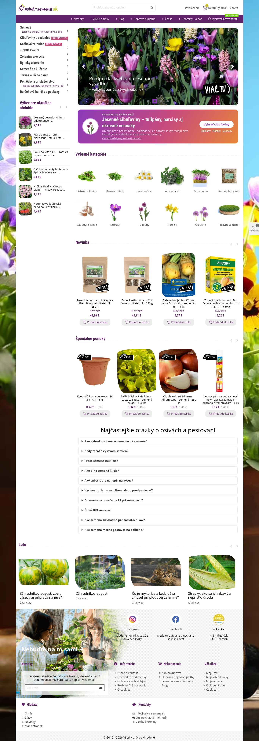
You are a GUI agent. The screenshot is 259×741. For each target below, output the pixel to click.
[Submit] (100, 688)
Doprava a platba (144, 19)
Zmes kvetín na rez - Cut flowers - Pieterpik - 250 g (137, 302)
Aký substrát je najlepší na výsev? (109, 480)
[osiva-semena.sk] (41, 7)
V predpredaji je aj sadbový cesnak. (121, 138)
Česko (168, 19)
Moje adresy (214, 681)
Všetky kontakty (146, 722)
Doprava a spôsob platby (178, 677)
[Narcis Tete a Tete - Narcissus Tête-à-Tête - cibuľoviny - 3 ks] (25, 139)
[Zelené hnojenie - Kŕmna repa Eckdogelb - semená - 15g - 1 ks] (178, 275)
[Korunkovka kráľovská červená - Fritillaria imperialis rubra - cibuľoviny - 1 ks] (25, 208)
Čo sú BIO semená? (98, 510)
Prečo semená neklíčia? (101, 461)
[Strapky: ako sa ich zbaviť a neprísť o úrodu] (212, 572)
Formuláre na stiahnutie (177, 681)
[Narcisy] (172, 209)
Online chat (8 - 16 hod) (151, 717)
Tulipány (206, 130)
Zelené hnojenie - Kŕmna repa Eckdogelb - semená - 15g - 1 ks (179, 303)
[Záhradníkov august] (100, 572)
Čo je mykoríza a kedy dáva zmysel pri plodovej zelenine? (155, 595)
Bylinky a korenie (32, 63)
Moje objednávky (217, 677)
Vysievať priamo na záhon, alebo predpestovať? (119, 490)
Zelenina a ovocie (32, 56)
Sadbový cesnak (87, 224)
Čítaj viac (25, 602)
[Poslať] (152, 7)
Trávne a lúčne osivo (34, 75)
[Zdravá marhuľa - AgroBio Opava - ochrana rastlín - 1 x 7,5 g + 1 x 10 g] (220, 275)
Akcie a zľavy (101, 19)
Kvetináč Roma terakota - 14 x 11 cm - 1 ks (95, 398)
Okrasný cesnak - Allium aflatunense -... (49, 119)
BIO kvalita (31, 50)
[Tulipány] (143, 209)
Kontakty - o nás (192, 19)
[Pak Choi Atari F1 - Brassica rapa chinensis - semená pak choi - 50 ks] (25, 157)
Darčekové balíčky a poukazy (40, 92)
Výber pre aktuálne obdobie (36, 105)
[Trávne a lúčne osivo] (229, 209)
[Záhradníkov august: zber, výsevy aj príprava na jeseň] (44, 572)
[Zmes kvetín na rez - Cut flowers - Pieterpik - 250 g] (136, 275)
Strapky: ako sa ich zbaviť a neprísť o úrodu (209, 595)
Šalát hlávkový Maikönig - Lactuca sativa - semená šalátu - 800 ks (137, 399)
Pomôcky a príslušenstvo (41, 83)
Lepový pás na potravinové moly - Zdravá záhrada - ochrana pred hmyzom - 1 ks (220, 399)
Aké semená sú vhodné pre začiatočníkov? (115, 520)
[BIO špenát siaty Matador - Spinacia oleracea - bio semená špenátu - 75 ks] (25, 174)
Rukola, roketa (115, 191)
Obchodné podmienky (132, 677)
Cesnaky (227, 130)
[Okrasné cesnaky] (200, 209)
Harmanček (144, 191)
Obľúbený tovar (216, 685)
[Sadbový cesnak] (86, 209)
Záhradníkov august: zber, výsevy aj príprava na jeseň (41, 595)
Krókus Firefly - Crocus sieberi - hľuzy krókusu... (49, 188)
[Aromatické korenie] (172, 175)
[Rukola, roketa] (115, 175)
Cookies (211, 689)
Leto (22, 544)
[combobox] (120, 7)
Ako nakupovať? (172, 673)
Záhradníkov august (91, 593)
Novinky (79, 19)
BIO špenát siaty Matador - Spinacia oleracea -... (51, 171)
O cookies (123, 689)
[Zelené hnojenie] (229, 175)
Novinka (82, 242)
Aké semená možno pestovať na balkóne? (114, 530)
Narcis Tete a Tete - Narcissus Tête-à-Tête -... (49, 136)
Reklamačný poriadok (131, 685)
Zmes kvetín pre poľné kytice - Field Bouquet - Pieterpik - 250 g (95, 303)
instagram (133, 629)
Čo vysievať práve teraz (223, 18)
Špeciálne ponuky (90, 338)
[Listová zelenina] (86, 175)
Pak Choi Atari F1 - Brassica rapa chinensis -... (51, 153)
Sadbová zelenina (40, 44)
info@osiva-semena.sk (150, 713)
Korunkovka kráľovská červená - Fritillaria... (47, 205)
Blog (121, 19)
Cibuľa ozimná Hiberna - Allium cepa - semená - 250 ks (179, 399)
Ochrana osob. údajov (131, 681)
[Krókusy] (115, 209)
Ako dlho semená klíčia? (102, 470)
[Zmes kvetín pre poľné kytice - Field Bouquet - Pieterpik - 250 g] (94, 275)
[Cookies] (204, 689)
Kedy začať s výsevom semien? (106, 451)
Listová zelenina (87, 191)
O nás (28, 713)
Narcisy (217, 130)
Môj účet (211, 673)
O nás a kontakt (127, 673)
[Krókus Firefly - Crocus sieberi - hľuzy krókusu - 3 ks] (25, 191)
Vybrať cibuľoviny (216, 124)
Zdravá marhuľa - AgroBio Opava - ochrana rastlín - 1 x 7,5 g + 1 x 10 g (221, 303)
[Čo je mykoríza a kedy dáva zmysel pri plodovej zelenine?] (156, 572)
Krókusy (115, 224)
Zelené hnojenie (229, 191)
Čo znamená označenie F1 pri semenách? (114, 500)
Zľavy (28, 717)
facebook (176, 629)
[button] (60, 107)
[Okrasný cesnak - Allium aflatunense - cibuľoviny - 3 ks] (25, 122)
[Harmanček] (143, 175)
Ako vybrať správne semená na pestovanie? (116, 441)
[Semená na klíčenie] (200, 175)
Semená (41, 29)
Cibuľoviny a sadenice (43, 38)
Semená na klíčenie (33, 69)
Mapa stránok (34, 726)
